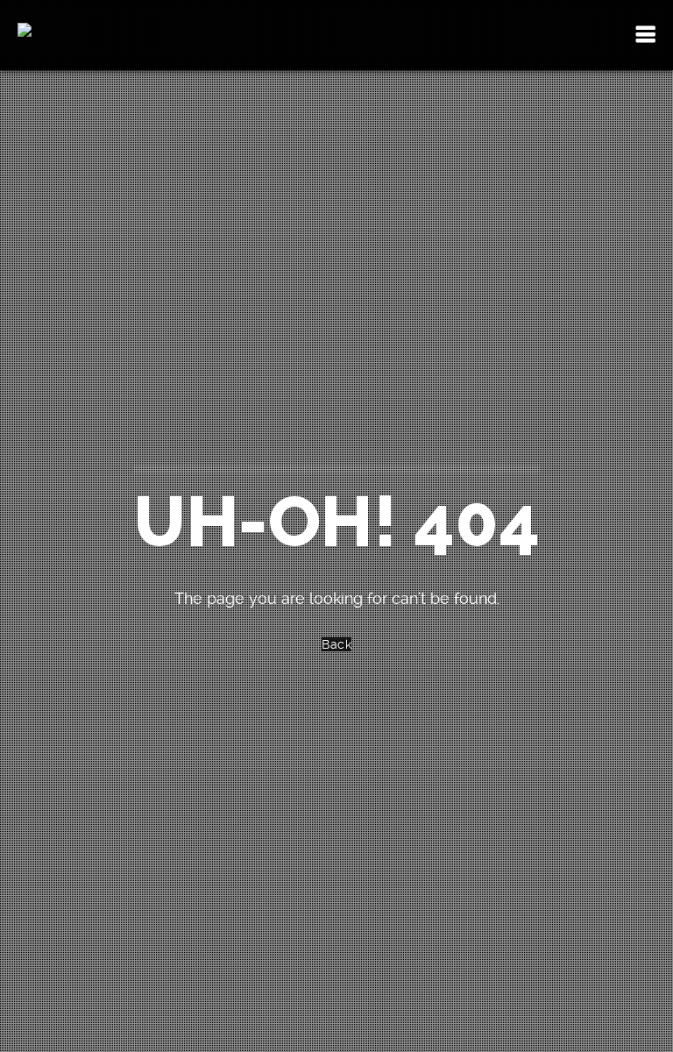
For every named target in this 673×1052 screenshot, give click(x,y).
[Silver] (42, 35)
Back (336, 644)
